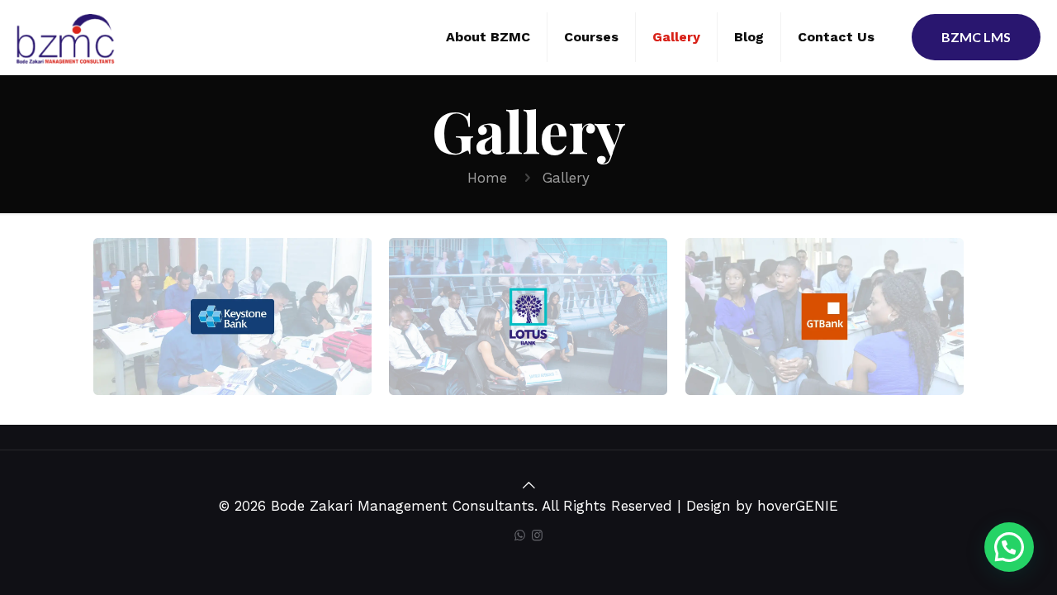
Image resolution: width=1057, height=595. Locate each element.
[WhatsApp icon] (520, 535)
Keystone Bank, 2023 (211, 306)
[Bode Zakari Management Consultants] (66, 37)
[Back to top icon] (529, 485)
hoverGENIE (797, 505)
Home (487, 177)
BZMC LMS (976, 37)
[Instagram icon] (537, 535)
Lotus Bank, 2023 (516, 306)
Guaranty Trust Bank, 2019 (811, 325)
